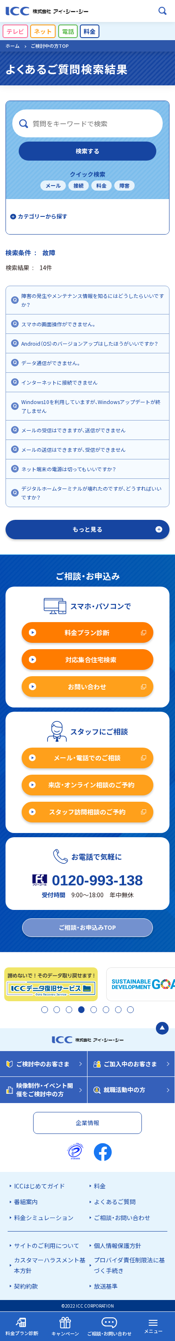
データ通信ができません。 (51, 362)
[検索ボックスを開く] (162, 11)
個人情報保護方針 (117, 1245)
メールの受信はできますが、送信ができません (73, 430)
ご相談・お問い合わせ (122, 1217)
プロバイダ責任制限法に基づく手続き (129, 1265)
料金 (90, 31)
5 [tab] (93, 1010)
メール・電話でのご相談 (87, 757)
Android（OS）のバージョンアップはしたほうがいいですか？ (89, 343)
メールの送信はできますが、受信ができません (73, 449)
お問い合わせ (87, 686)
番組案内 (26, 1201)
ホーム (13, 45)
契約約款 (26, 1286)
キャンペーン (65, 1333)
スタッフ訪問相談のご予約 (87, 811)
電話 (68, 31)
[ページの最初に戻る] (162, 1028)
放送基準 (106, 1286)
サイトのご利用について (46, 1245)
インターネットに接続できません (59, 382)
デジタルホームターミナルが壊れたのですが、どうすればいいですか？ (91, 493)
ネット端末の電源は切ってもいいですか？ (68, 468)
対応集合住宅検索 (90, 659)
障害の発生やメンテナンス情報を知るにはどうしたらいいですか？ (92, 300)
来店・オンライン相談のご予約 (91, 784)
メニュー (153, 1330)
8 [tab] (129, 1010)
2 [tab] (56, 1010)
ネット (43, 31)
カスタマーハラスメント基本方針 (49, 1265)
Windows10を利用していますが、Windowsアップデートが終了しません (91, 406)
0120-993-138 (97, 880)
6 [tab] (105, 1010)
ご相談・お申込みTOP (87, 927)
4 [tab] (80, 1010)
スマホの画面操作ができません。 (58, 324)
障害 (124, 185)
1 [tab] (43, 1010)
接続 (78, 185)
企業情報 (87, 1122)
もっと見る (87, 529)
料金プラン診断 (87, 632)
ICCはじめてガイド (39, 1186)
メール (53, 185)
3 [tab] (68, 1010)
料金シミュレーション (43, 1217)
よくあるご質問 (114, 1201)
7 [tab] (117, 1010)
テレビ (15, 31)
